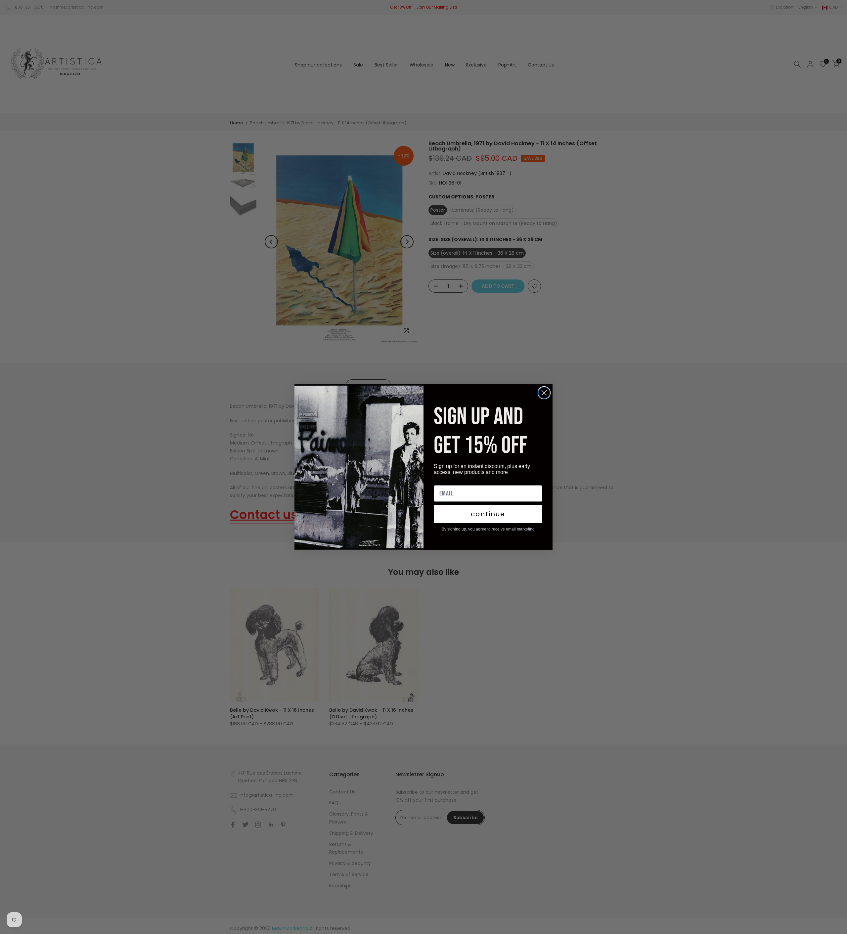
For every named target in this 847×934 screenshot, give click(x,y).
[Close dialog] (544, 393)
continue (488, 514)
